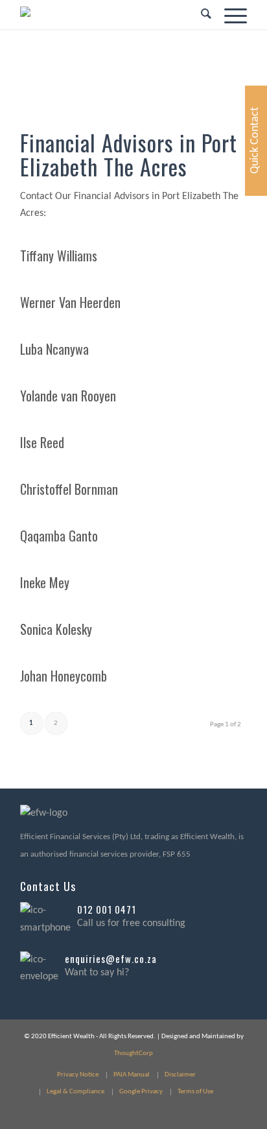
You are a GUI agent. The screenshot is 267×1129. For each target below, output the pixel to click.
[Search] (199, 14)
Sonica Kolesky (56, 629)
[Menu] (229, 14)
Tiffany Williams (58, 255)
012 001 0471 (106, 909)
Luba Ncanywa (54, 349)
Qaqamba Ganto (59, 535)
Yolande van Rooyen (68, 395)
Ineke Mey (44, 582)
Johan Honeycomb (63, 675)
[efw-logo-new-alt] (111, 14)
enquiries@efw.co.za (111, 958)
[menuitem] (199, 14)
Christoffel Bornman (69, 489)
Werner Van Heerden (70, 302)
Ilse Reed (42, 442)
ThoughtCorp (133, 1053)
